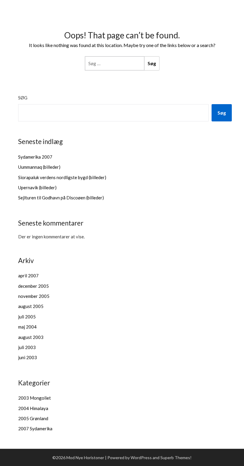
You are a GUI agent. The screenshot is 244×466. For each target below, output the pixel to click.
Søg (22, 97)
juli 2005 (27, 316)
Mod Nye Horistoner (43, 7)
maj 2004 (27, 326)
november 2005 (33, 296)
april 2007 (28, 275)
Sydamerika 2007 (35, 156)
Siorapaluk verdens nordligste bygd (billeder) (62, 177)
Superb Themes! (176, 457)
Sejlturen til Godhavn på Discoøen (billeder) (61, 197)
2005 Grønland (33, 418)
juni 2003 (27, 357)
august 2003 (30, 337)
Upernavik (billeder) (37, 187)
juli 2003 (27, 347)
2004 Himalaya (33, 408)
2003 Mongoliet (34, 398)
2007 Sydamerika (35, 428)
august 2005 (30, 306)
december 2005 (33, 286)
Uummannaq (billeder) (39, 167)
